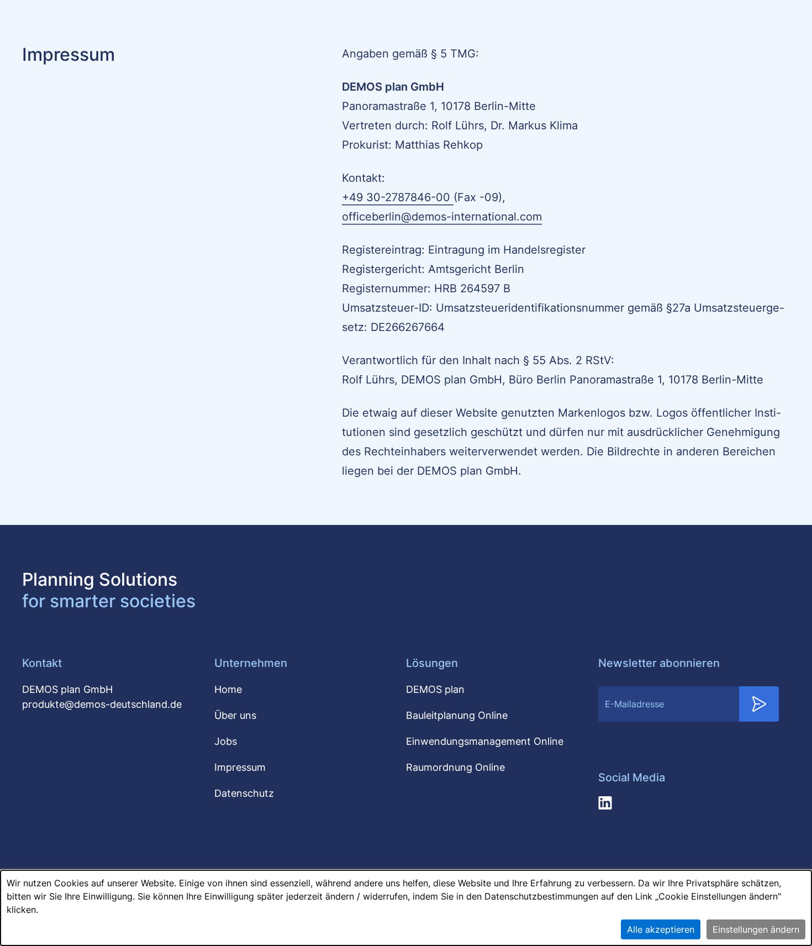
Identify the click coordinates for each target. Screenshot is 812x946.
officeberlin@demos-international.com (442, 216)
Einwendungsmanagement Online (484, 741)
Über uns (235, 715)
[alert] (406, 908)
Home (228, 689)
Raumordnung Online (455, 767)
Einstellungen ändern (756, 929)
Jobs (225, 741)
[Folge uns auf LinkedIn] (605, 803)
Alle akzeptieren (660, 929)
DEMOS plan (435, 689)
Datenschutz (244, 793)
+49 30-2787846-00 (398, 197)
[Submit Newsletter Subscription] (759, 704)
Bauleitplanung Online (457, 715)
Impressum (240, 767)
